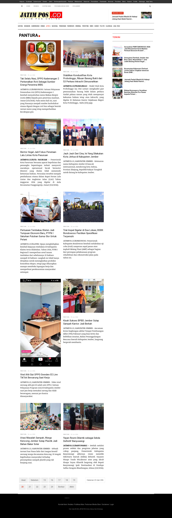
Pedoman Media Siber (61, 6)
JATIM (47, 26)
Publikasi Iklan (79, 504)
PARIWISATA (70, 26)
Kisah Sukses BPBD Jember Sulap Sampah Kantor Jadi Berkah (81, 322)
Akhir (72, 486)
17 (59, 480)
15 (45, 480)
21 (30, 486)
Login (112, 504)
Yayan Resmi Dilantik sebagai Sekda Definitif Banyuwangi (81, 439)
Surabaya (29, 2)
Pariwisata (103, 2)
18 (67, 480)
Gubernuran (37, 2)
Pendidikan (94, 2)
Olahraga (142, 2)
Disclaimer (76, 6)
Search (66, 498)
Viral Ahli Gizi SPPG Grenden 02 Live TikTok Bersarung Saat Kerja (39, 376)
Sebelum (34, 480)
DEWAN (43, 26)
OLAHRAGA (109, 26)
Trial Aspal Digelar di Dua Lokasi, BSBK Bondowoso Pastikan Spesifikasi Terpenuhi (83, 233)
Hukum (129, 2)
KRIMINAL (78, 26)
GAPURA (20, 26)
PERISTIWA (85, 26)
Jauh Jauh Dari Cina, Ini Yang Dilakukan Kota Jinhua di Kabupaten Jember (83, 155)
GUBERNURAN (35, 26)
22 (37, 486)
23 (45, 486)
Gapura (22, 2)
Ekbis (124, 2)
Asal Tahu (149, 2)
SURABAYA (27, 26)
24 (52, 486)
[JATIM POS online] (40, 16)
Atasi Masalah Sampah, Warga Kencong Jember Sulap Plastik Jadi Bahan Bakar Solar (38, 441)
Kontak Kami (46, 6)
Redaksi (36, 6)
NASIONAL (55, 26)
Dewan (45, 2)
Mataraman (78, 2)
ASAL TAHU (116, 26)
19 (74, 480)
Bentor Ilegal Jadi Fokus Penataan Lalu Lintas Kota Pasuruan (38, 153)
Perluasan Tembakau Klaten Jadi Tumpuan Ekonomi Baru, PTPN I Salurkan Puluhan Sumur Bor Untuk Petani (38, 234)
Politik (135, 2)
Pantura (70, 2)
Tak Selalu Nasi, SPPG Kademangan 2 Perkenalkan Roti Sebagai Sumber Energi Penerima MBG (39, 82)
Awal (23, 480)
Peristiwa (118, 2)
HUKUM (96, 26)
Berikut (61, 486)
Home (28, 6)
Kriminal (110, 2)
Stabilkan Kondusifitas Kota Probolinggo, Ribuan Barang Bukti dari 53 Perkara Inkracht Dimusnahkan (82, 78)
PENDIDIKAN (62, 26)
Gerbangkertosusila (60, 2)
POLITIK (102, 26)
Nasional (86, 2)
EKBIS (91, 26)
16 (52, 480)
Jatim (50, 2)
